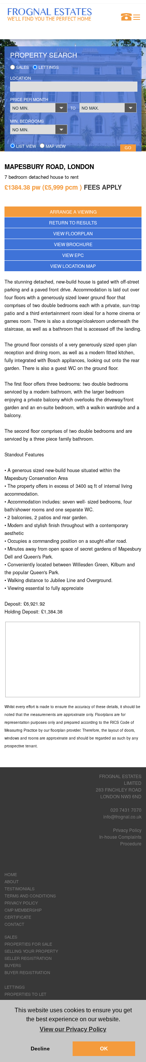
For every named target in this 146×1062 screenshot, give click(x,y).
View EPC (73, 255)
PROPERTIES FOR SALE (28, 944)
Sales (22, 67)
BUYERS (12, 965)
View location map (73, 266)
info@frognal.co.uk (122, 816)
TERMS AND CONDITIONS (30, 896)
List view (25, 146)
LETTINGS (14, 987)
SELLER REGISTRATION (28, 958)
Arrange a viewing (73, 211)
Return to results (73, 222)
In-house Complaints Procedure (120, 840)
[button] (38, 108)
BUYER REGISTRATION (27, 972)
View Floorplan (73, 233)
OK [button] (104, 1049)
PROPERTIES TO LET (25, 994)
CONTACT (14, 924)
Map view (55, 146)
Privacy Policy (127, 830)
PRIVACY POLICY (21, 903)
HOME (10, 874)
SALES (10, 937)
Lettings (48, 67)
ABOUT (11, 881)
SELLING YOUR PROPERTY (31, 951)
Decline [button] (40, 1049)
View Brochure (73, 244)
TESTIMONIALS (19, 888)
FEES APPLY (103, 187)
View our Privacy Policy (73, 1029)
